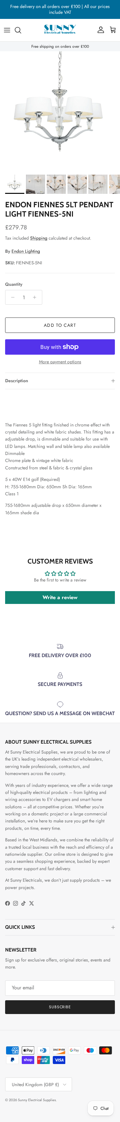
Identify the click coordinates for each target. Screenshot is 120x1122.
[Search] (21, 30)
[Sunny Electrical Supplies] (60, 30)
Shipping (38, 238)
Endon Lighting (26, 251)
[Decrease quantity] (11, 297)
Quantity (13, 284)
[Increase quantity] (36, 297)
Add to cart (60, 325)
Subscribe (60, 1007)
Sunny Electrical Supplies (37, 1099)
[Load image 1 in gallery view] (60, 111)
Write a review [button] (60, 597)
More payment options (60, 362)
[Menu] (7, 30)
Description (16, 380)
